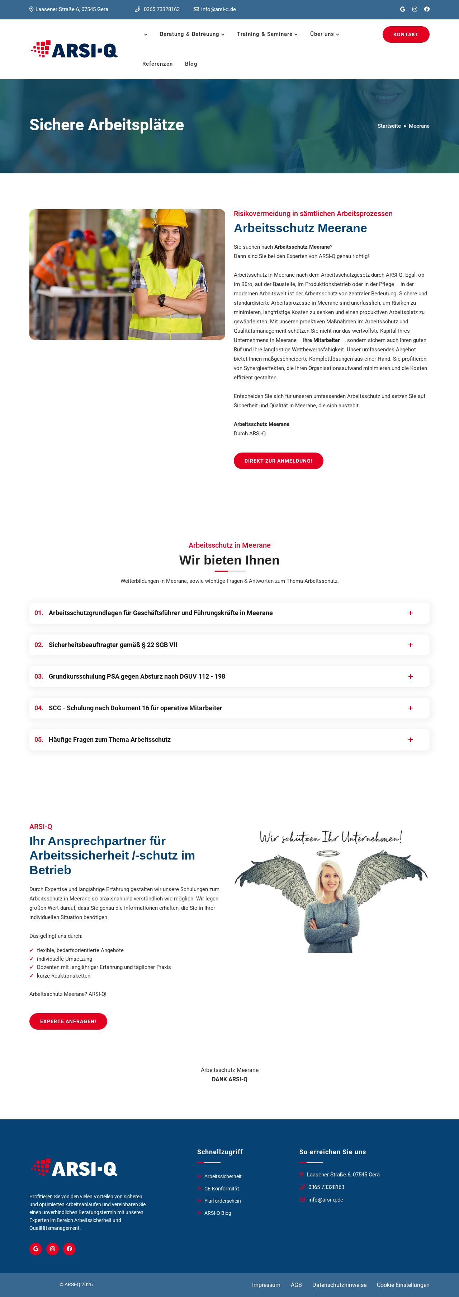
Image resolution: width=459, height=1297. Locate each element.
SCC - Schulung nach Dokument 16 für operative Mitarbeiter (129, 708)
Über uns (322, 34)
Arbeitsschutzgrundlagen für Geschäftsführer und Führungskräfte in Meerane (155, 613)
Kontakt (406, 34)
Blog (191, 64)
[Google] (35, 1249)
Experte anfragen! (68, 1021)
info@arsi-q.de (218, 9)
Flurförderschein (222, 1201)
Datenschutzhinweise (339, 1285)
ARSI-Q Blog (217, 1213)
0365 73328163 (161, 9)
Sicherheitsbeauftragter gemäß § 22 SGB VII (107, 644)
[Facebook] (69, 1249)
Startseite (389, 126)
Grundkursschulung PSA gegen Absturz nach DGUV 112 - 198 (131, 676)
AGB (296, 1285)
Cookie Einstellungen (403, 1285)
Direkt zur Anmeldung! (279, 461)
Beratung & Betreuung (189, 34)
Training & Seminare (265, 34)
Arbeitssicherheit (223, 1176)
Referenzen (157, 64)
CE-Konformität (221, 1188)
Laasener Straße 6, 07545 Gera (72, 9)
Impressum (266, 1285)
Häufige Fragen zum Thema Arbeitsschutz (104, 739)
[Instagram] (52, 1249)
